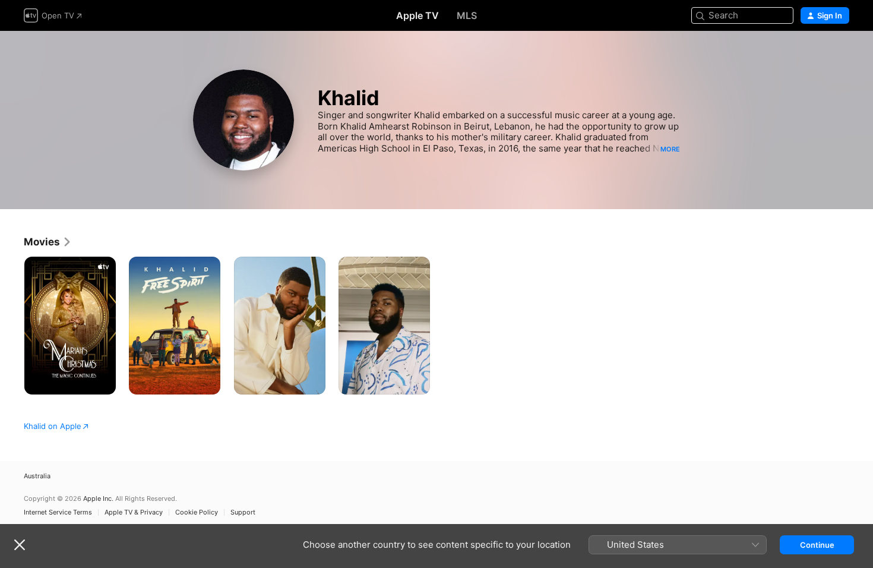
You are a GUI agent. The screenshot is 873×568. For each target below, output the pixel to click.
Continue (817, 545)
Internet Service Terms (58, 512)
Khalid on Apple (52, 426)
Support (242, 512)
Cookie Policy (196, 512)
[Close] (19, 544)
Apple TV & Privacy (134, 512)
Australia (37, 476)
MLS (467, 15)
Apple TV (417, 15)
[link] (48, 241)
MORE (670, 149)
